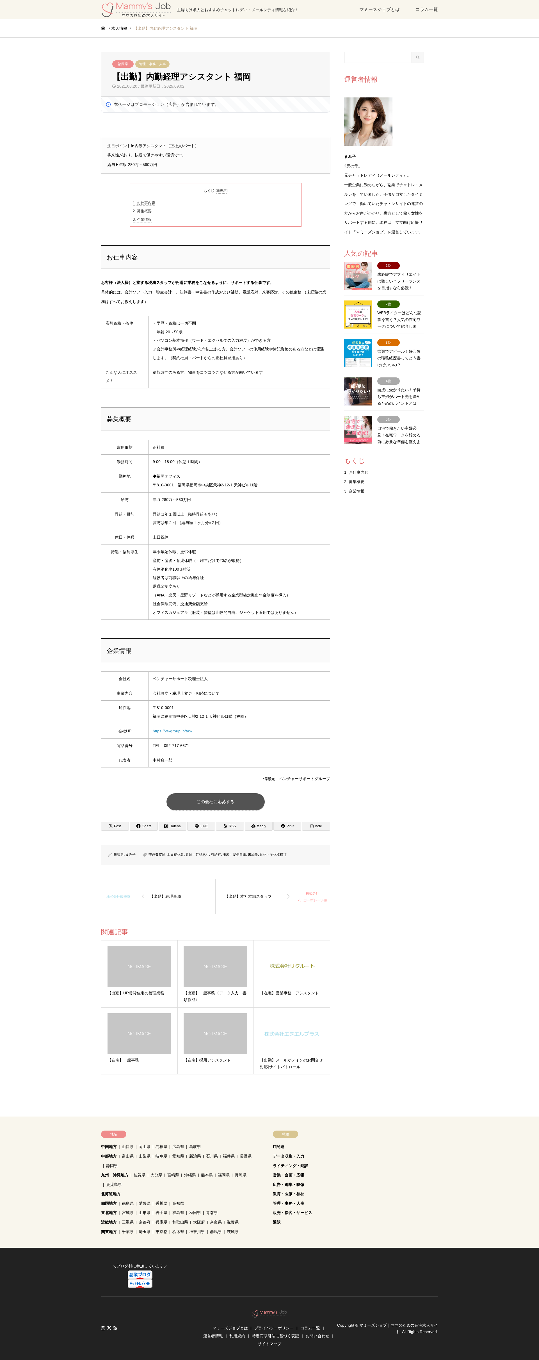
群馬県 (216, 1231)
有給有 (216, 854)
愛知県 (178, 1156)
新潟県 (195, 1156)
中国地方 (109, 1146)
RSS (115, 1328)
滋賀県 (233, 1222)
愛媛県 (144, 1203)
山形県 (144, 1212)
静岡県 (112, 1165)
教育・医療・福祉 (288, 1194)
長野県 (246, 1156)
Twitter (109, 1328)
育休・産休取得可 (273, 854)
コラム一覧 (426, 9)
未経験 (253, 854)
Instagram (103, 1328)
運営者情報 (213, 1336)
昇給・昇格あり (197, 854)
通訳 (277, 1222)
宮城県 (128, 1212)
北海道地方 (111, 1194)
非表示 (221, 191)
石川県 (212, 1156)
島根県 (161, 1146)
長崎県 (240, 1175)
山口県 (128, 1146)
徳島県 (128, 1203)
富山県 (128, 1156)
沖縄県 (190, 1175)
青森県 (212, 1212)
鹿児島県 (114, 1184)
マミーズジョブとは (379, 9)
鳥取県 (195, 1146)
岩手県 (161, 1212)
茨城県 (233, 1231)
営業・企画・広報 (288, 1175)
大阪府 (199, 1222)
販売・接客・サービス (292, 1212)
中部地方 (109, 1156)
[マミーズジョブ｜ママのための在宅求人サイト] (269, 1314)
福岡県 (123, 64)
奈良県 (216, 1222)
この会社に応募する (215, 801)
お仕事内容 (144, 203)
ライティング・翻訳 (290, 1165)
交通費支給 (157, 854)
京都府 (144, 1222)
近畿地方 (109, 1222)
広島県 (178, 1146)
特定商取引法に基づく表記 (275, 1336)
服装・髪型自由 (234, 854)
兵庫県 (161, 1222)
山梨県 (144, 1156)
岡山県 (144, 1146)
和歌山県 (180, 1222)
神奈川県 (197, 1231)
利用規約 (237, 1336)
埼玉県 (144, 1231)
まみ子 (130, 854)
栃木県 (178, 1231)
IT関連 (278, 1146)
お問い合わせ (317, 1336)
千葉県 (128, 1231)
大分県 (156, 1175)
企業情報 (142, 219)
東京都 (161, 1231)
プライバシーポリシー (274, 1328)
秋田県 (195, 1212)
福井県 (229, 1156)
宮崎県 (173, 1175)
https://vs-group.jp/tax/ (172, 731)
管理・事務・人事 (152, 64)
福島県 (178, 1212)
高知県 (178, 1203)
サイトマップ (269, 1343)
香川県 (161, 1203)
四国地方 (109, 1203)
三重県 (128, 1222)
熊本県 (207, 1175)
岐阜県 (161, 1156)
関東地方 (109, 1231)
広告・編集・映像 (288, 1184)
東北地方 (109, 1212)
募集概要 (142, 211)
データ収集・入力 (288, 1156)
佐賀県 (139, 1175)
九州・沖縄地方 (115, 1175)
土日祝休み (175, 854)
